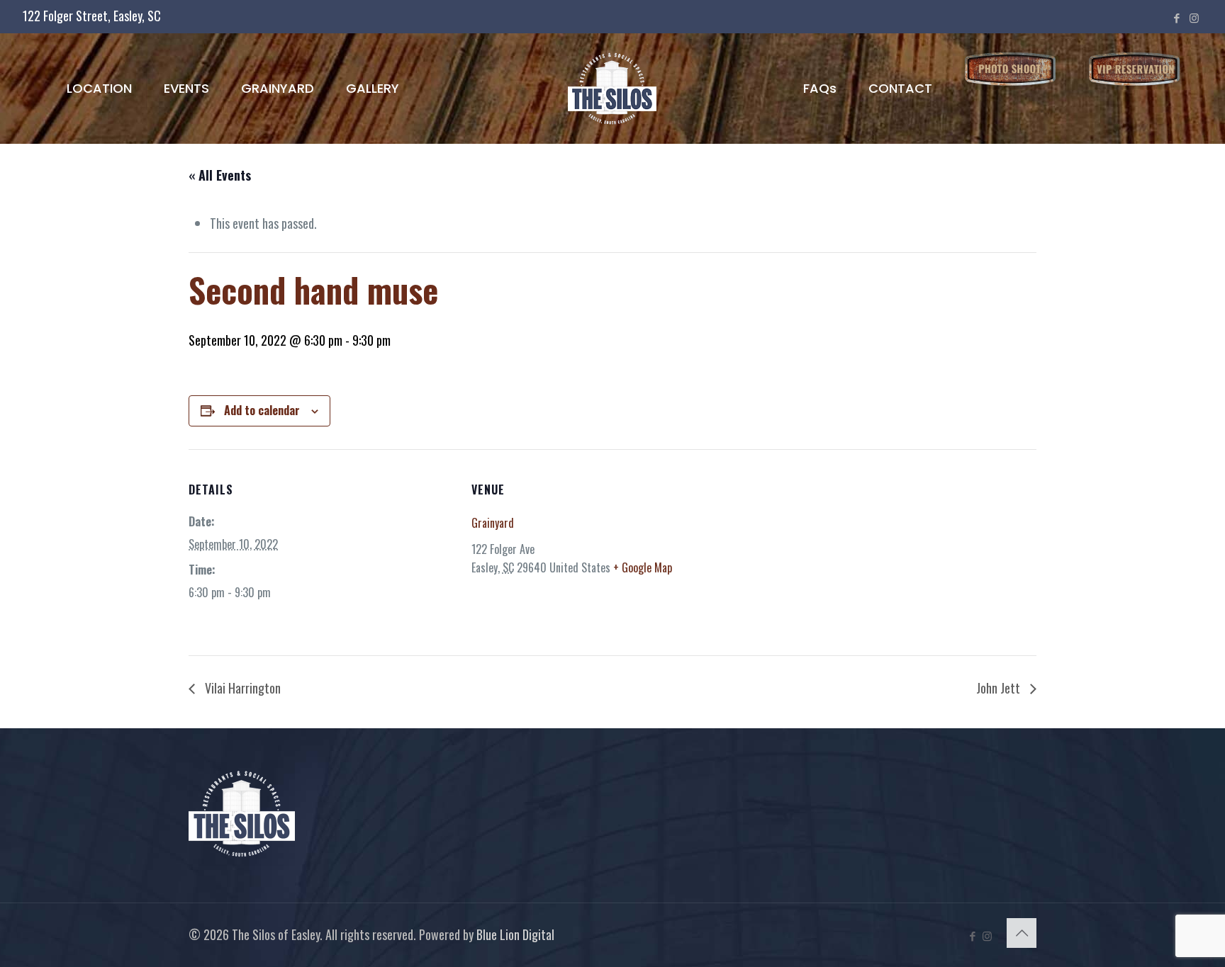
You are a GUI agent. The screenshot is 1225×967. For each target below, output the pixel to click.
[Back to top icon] (1021, 933)
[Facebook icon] (1176, 17)
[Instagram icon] (1194, 17)
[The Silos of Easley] (613, 88)
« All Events (220, 175)
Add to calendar (262, 410)
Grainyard (492, 522)
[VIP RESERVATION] (1135, 69)
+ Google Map (642, 567)
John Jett (999, 688)
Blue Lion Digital (515, 934)
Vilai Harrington (241, 688)
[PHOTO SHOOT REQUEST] (1010, 69)
